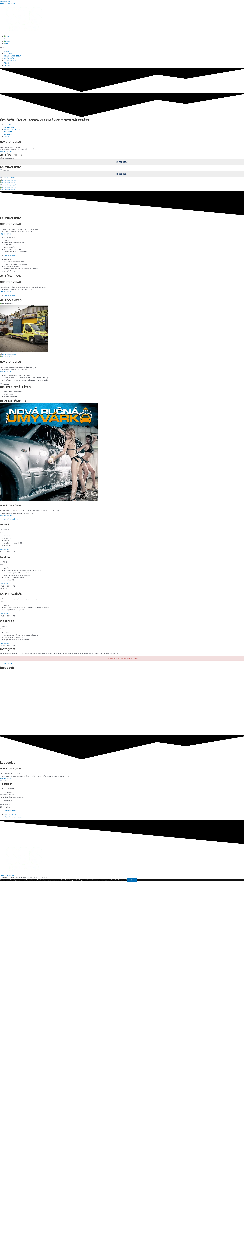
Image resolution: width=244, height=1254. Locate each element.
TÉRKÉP (6, 63)
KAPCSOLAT (8, 65)
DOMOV (6, 51)
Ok (132, 880)
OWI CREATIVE (52, 877)
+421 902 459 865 (6, 152)
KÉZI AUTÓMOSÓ (10, 61)
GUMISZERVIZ (8, 53)
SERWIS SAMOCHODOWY (12, 56)
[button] (122, 47)
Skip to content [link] (5, 1)
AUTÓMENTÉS (9, 58)
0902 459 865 (4, 549)
